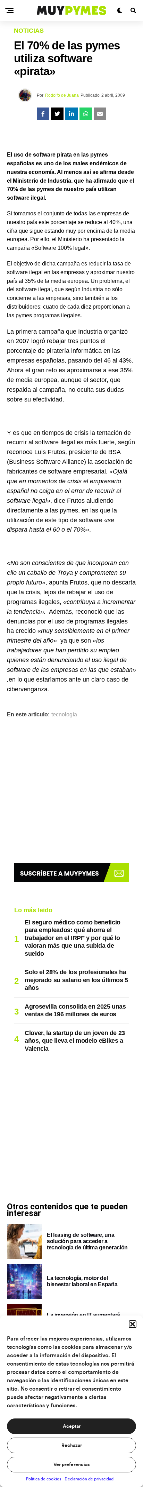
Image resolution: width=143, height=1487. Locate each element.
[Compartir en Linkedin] (71, 114)
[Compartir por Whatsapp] (85, 114)
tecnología (64, 714)
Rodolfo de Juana (62, 95)
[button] (132, 1324)
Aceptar (72, 1426)
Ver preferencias (71, 1464)
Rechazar (71, 1445)
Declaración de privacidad (89, 1479)
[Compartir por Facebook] (43, 114)
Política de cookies (43, 1479)
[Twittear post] (57, 114)
